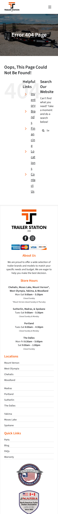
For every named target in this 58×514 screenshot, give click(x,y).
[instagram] (32, 238)
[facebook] (25, 238)
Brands (33, 117)
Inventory (33, 100)
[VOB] (29, 465)
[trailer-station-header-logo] (11, 3)
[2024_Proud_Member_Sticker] (29, 491)
